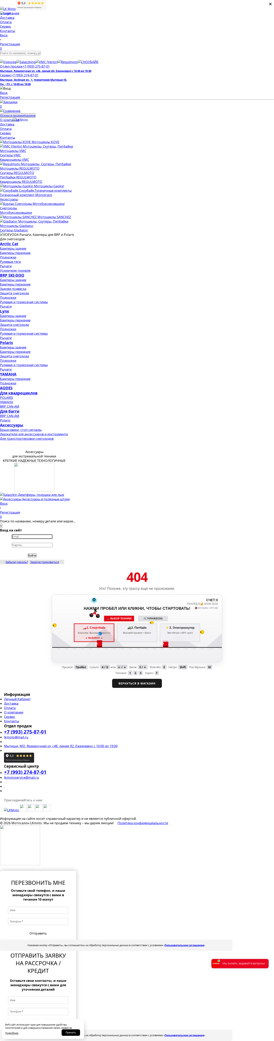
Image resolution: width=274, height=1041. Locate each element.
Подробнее (11, 1033)
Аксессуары (9, 199)
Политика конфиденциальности (143, 823)
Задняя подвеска (13, 289)
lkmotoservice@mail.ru (21, 777)
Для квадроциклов (19, 392)
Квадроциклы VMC (14, 159)
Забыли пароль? (16, 562)
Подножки (8, 257)
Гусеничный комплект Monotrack (26, 195)
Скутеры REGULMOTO (17, 173)
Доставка (11, 703)
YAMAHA (8, 374)
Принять (71, 1032)
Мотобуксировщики (16, 212)
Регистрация (10, 97)
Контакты (11, 721)
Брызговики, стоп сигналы (21, 430)
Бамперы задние (13, 248)
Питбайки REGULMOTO (18, 177)
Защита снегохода (14, 293)
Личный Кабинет (17, 699)
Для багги (9, 411)
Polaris (6, 342)
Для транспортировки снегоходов (27, 438)
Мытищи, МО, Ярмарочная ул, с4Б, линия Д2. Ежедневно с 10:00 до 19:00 (61, 746)
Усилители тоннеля (15, 270)
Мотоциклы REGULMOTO (20, 168)
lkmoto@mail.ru (16, 737)
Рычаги (6, 266)
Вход (3, 93)
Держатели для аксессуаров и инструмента (34, 434)
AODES (6, 387)
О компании (13, 712)
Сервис (9, 717)
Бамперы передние (15, 253)
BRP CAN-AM (9, 406)
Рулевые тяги (10, 261)
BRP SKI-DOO (12, 275)
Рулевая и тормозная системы (24, 302)
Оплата (10, 708)
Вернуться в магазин (137, 683)
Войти (32, 555)
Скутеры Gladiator (14, 230)
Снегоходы (8, 208)
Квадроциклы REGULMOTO (21, 181)
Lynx (4, 311)
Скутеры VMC (10, 155)
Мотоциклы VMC (13, 151)
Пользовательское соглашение (184, 945)
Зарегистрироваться (44, 562)
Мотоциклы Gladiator (16, 226)
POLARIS (6, 397)
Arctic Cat (9, 243)
